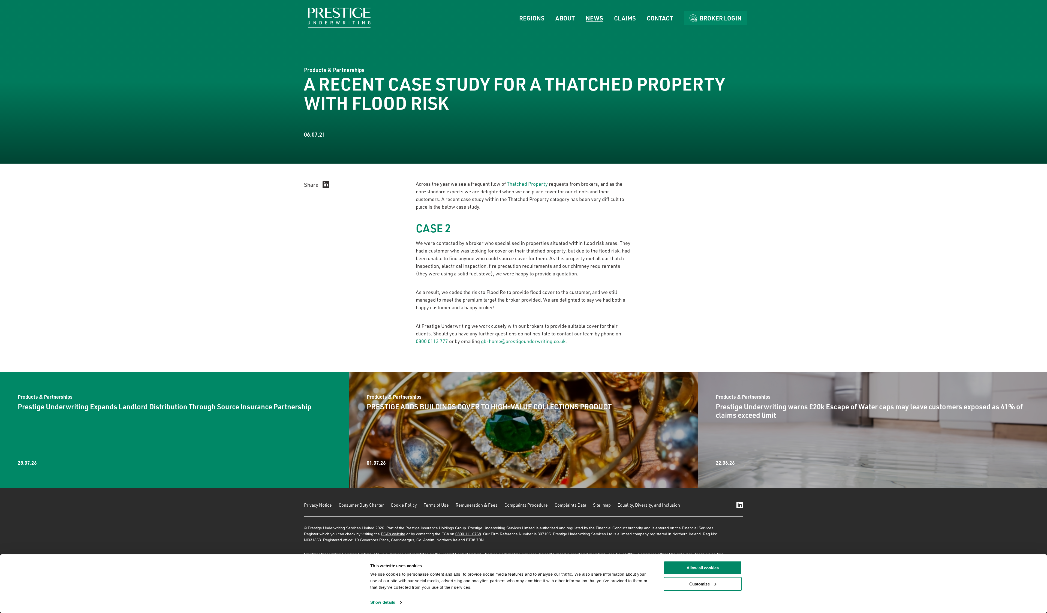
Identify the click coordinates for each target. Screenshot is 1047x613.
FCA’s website (393, 534)
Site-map (602, 505)
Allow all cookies (703, 568)
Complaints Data (570, 505)
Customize (699, 584)
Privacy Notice (318, 505)
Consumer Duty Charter (361, 505)
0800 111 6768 (468, 534)
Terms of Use (436, 505)
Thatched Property (527, 184)
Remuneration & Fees (477, 505)
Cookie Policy (404, 505)
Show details (382, 602)
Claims (625, 18)
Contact (660, 18)
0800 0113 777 (432, 341)
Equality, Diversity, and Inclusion (649, 505)
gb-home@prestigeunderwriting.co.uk (523, 341)
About (565, 18)
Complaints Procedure (526, 505)
